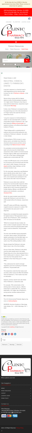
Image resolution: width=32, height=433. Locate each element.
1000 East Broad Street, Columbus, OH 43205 (16, 10)
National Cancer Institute (18, 144)
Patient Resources (15, 49)
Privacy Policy (5, 398)
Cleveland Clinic (8, 193)
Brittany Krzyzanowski (18, 123)
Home (6, 49)
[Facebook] (29, 18)
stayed (5, 166)
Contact (3, 393)
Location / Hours (26, 22)
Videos (19, 64)
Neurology (13, 105)
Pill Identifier (16, 22)
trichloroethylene (12, 301)
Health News (9, 64)
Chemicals (19, 344)
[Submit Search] (27, 61)
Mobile (3, 388)
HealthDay (12, 327)
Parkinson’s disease (19, 93)
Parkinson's (5, 344)
